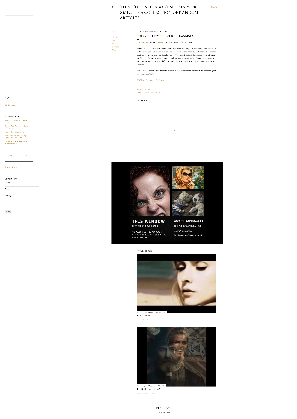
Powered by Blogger (167, 408)
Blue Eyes (143, 315)
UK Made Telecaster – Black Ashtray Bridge (16, 142)
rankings (114, 44)
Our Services (10, 105)
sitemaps (115, 47)
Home (7, 101)
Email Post (146, 89)
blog (113, 41)
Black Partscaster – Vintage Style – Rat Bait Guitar (16, 137)
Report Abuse (11, 167)
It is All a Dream (149, 389)
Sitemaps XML (143, 42)
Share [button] (113, 32)
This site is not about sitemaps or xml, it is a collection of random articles (159, 12)
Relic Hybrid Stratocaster (15, 132)
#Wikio (161, 42)
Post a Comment (148, 320)
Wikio (113, 50)
